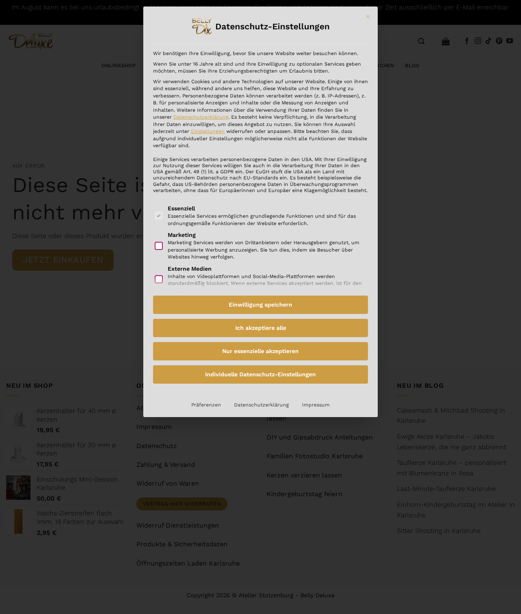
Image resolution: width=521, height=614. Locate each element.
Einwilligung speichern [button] (260, 304)
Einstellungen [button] (208, 131)
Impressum (316, 405)
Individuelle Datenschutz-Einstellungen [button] (260, 374)
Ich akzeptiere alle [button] (260, 328)
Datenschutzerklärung (200, 117)
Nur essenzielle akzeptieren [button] (260, 351)
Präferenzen (206, 405)
